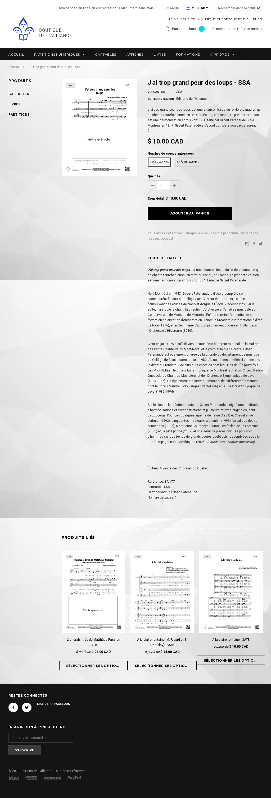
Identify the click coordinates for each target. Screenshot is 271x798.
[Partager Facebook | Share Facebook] (254, 243)
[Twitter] (261, 243)
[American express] (31, 778)
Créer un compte (250, 29)
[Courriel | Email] (247, 243)
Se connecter (221, 29)
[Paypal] (74, 778)
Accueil (14, 67)
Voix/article (157, 92)
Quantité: (154, 176)
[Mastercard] (53, 778)
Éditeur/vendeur (161, 99)
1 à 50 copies (159, 162)
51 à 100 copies (188, 162)
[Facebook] (13, 707)
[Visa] (14, 778)
